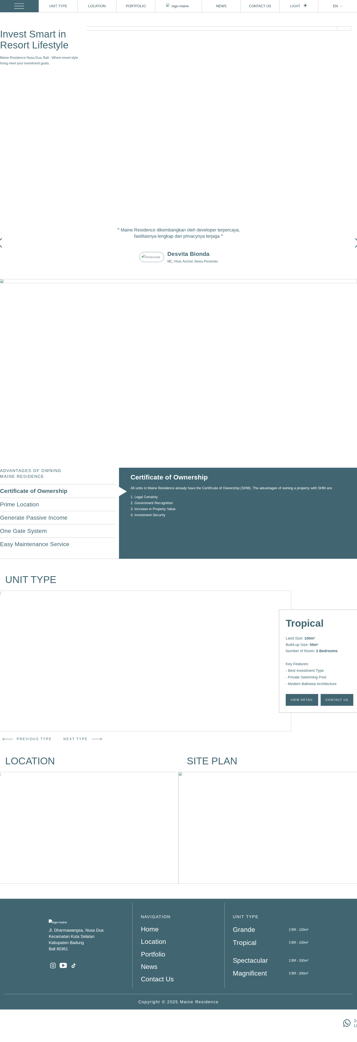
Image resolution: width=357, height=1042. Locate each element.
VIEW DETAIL (302, 699)
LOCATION (97, 6)
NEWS (221, 6)
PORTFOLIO (136, 6)
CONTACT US (260, 6)
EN (335, 6)
